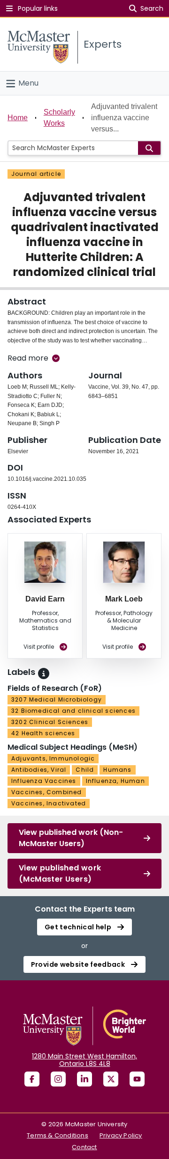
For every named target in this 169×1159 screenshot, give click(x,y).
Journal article (36, 174)
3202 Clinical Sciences (49, 722)
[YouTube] (137, 1079)
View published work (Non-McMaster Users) (71, 838)
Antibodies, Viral (38, 770)
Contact (84, 1147)
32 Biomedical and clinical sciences (73, 711)
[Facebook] (31, 1079)
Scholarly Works (59, 117)
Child (85, 770)
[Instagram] (58, 1079)
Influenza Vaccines (44, 781)
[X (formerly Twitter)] (110, 1079)
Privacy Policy (121, 1135)
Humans (117, 770)
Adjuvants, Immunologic (53, 758)
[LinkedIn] (84, 1079)
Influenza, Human (115, 781)
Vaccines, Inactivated (48, 803)
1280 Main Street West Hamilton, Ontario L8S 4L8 (84, 1059)
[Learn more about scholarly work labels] (43, 673)
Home (18, 118)
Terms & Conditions (57, 1135)
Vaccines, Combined (46, 792)
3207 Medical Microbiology (56, 699)
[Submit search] (149, 148)
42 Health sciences (43, 733)
